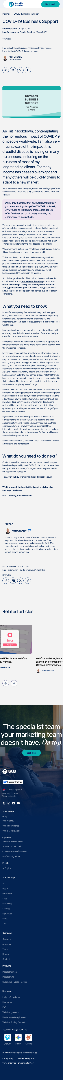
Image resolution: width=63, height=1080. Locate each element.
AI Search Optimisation (12, 846)
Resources (7, 1002)
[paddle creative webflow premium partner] (12, 782)
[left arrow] (5, 683)
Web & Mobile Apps (11, 831)
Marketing (7, 903)
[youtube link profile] (18, 803)
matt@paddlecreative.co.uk (39, 477)
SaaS (4, 898)
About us (6, 944)
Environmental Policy (26, 1063)
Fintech (5, 918)
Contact (5, 959)
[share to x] (20, 70)
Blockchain (7, 893)
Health (5, 888)
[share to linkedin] (13, 70)
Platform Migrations (11, 856)
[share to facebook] (28, 70)
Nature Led (7, 913)
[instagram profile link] (8, 803)
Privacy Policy (7, 1058)
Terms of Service (9, 1063)
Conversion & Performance (14, 851)
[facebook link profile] (4, 803)
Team (4, 949)
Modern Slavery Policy (26, 1058)
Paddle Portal (8, 977)
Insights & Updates (11, 997)
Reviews (6, 954)
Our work (6, 939)
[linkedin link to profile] (13, 803)
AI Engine (6, 868)
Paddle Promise (9, 972)
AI (3, 883)
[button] (37, 4)
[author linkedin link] (30, 531)
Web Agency (8, 820)
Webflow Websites (10, 826)
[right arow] (14, 683)
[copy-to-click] (5, 70)
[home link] (18, 4)
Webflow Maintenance (12, 841)
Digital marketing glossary (14, 1017)
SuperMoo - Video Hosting (14, 982)
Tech (4, 923)
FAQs (4, 1007)
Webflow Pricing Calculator (14, 1022)
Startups (6, 908)
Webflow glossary (10, 1012)
